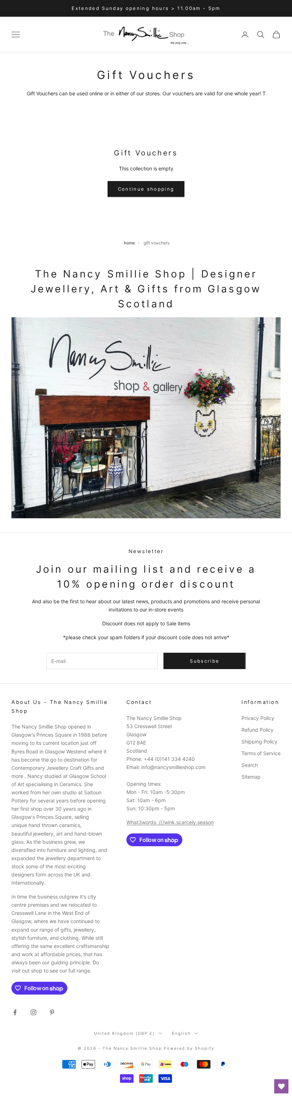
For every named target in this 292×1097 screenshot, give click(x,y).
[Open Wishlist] (281, 1086)
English (181, 1033)
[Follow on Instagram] (33, 1012)
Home (129, 242)
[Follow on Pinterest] (52, 1012)
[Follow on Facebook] (15, 1012)
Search (249, 765)
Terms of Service (261, 753)
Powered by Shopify (189, 1048)
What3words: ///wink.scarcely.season (170, 822)
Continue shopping (146, 189)
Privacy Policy (257, 718)
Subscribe (204, 661)
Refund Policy (257, 730)
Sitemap (251, 777)
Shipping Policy (259, 741)
